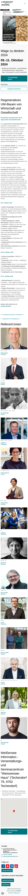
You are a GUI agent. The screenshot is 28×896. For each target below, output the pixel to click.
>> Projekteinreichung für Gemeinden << (12, 314)
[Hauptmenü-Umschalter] (25, 3)
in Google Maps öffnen (13, 78)
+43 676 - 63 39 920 (7, 854)
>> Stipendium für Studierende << (10, 319)
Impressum (10, 892)
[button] (2, 893)
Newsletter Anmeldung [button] (8, 880)
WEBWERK (18, 890)
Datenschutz (17, 892)
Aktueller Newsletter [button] (7, 870)
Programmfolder (6, 306)
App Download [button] (6, 884)
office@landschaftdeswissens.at (10, 856)
